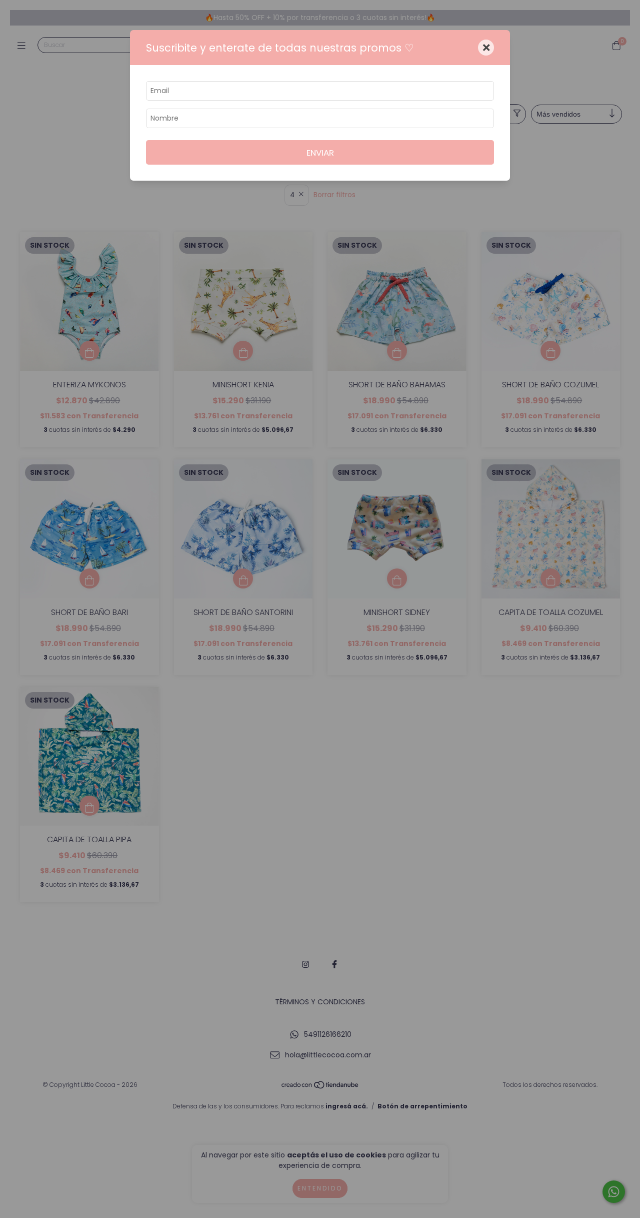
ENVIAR (320, 153)
